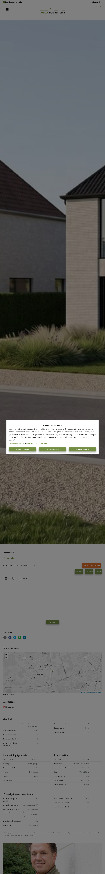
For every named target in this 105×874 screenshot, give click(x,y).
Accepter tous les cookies (22, 449)
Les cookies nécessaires (52, 449)
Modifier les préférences (82, 449)
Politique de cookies (16, 443)
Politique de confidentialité (36, 443)
